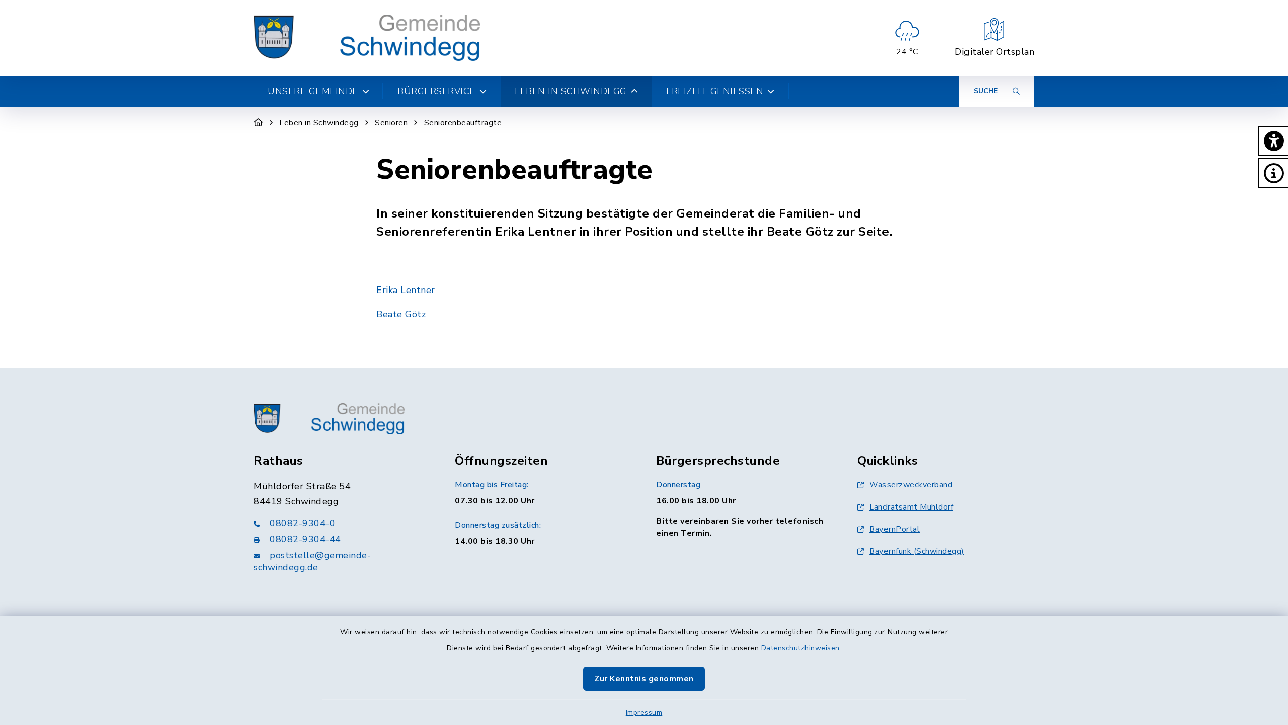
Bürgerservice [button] (436, 91)
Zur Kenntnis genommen (644, 678)
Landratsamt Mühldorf (911, 507)
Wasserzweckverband (910, 484)
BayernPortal (894, 529)
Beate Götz (401, 314)
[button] (1273, 141)
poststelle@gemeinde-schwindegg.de (312, 561)
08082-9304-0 (302, 523)
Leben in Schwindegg (319, 122)
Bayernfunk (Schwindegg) (916, 551)
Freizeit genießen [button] (714, 91)
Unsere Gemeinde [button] (313, 91)
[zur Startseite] (367, 37)
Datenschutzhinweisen (800, 648)
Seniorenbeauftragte (463, 122)
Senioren (391, 122)
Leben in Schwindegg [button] (571, 91)
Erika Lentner (405, 290)
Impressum (644, 712)
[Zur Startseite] (258, 123)
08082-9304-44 (305, 539)
